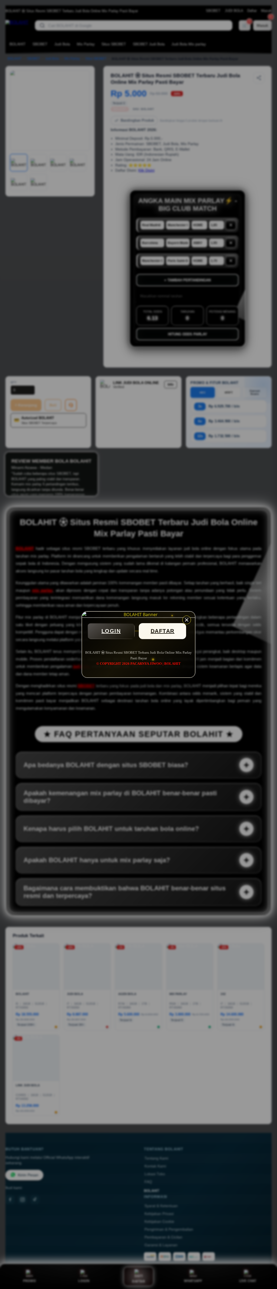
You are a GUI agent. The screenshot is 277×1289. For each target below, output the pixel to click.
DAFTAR (162, 631)
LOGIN (111, 631)
